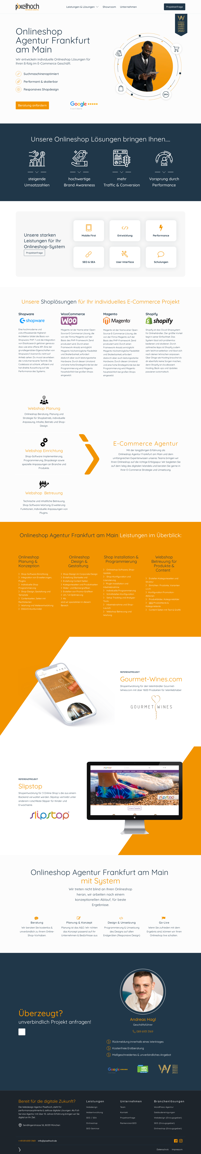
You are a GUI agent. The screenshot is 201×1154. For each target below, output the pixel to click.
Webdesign (91, 1107)
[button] (143, 1031)
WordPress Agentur (164, 1107)
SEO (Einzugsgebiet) (164, 1123)
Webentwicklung (94, 1112)
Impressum (177, 1149)
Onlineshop (91, 1123)
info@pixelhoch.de (47, 1140)
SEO (151, 602)
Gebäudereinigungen (164, 1112)
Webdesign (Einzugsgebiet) (168, 1118)
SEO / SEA (91, 1118)
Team (123, 1107)
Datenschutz (163, 1149)
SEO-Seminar (92, 1129)
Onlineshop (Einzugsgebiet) (168, 1129)
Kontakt (124, 1112)
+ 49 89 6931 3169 (27, 1140)
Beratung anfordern (32, 105)
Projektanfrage (174, 6)
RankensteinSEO (128, 1123)
